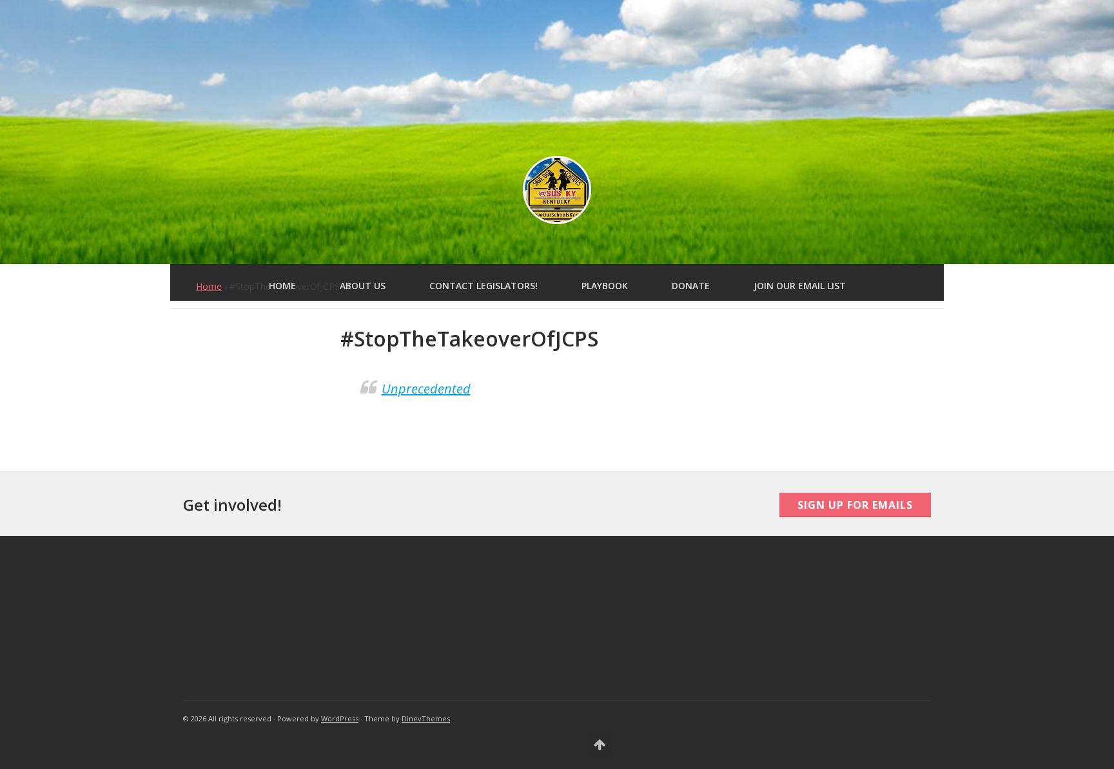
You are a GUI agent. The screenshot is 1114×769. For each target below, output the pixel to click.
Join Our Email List (800, 286)
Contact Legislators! (483, 286)
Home (282, 286)
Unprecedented (426, 388)
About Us (363, 286)
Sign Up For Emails (855, 505)
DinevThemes (426, 718)
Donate (691, 286)
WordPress (339, 718)
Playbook (604, 286)
